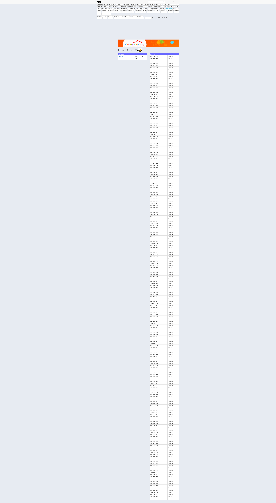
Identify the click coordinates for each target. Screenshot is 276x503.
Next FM (150, 10)
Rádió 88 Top (127, 4)
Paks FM (162, 10)
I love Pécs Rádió (123, 8)
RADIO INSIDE (140, 8)
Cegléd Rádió (130, 6)
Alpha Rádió (139, 4)
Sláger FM (137, 12)
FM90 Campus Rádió (122, 6)
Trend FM (99, 13)
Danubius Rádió (157, 6)
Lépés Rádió (168, 8)
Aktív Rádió (133, 4)
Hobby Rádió (116, 8)
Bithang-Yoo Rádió (107, 6)
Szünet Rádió (157, 12)
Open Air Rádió (156, 10)
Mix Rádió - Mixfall (123, 10)
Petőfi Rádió (144, 10)
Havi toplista (110, 18)
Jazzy (145, 8)
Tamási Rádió (164, 12)
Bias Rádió (99, 6)
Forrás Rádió (170, 6)
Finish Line (121, 56)
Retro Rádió (118, 12)
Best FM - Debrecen (175, 4)
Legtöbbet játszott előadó (128, 18)
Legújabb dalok (148, 18)
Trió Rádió (104, 13)
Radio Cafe (114, 6)
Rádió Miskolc (110, 10)
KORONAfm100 (162, 8)
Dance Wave (140, 6)
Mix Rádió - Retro (131, 10)
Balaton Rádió (159, 4)
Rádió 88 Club (112, 4)
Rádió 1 (99, 12)
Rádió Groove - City (108, 8)
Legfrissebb (99, 18)
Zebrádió (109, 13)
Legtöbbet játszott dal (118, 18)
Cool (136, 6)
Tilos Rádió (176, 12)
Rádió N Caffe (111, 12)
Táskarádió (170, 12)
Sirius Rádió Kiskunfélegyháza (128, 12)
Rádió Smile (143, 12)
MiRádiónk (104, 10)
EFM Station (164, 6)
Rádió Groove (100, 8)
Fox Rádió (177, 6)
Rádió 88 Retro (120, 4)
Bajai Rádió (152, 4)
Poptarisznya (176, 10)
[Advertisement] (148, 29)
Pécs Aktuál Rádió (168, 10)
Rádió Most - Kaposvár (152, 8)
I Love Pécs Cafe (132, 8)
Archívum (169, 2)
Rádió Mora (138, 10)
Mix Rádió (116, 10)
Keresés (162, 1)
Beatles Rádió (166, 4)
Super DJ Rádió (150, 12)
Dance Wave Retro (148, 6)
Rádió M (99, 10)
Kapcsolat (175, 2)
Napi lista (105, 18)
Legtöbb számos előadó (139, 18)
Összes (120, 58)
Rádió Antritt (146, 4)
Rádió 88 (106, 4)
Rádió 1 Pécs (104, 12)
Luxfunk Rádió (176, 8)
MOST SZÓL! (100, 4)
